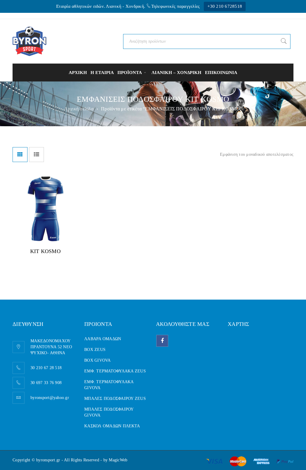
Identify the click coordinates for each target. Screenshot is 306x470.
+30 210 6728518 (224, 6)
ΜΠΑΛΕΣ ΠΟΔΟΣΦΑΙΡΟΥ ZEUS (115, 398)
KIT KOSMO (45, 251)
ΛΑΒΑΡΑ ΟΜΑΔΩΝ (102, 339)
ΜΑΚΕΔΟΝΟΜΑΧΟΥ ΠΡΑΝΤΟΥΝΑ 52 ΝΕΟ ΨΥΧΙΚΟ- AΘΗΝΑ (51, 347)
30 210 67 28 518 (46, 368)
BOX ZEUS (94, 349)
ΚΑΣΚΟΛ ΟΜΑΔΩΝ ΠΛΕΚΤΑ (112, 426)
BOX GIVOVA (97, 360)
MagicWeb (118, 460)
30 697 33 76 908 (46, 382)
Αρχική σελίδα (79, 108)
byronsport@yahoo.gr (49, 397)
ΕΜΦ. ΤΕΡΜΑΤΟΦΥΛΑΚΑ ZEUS (115, 371)
